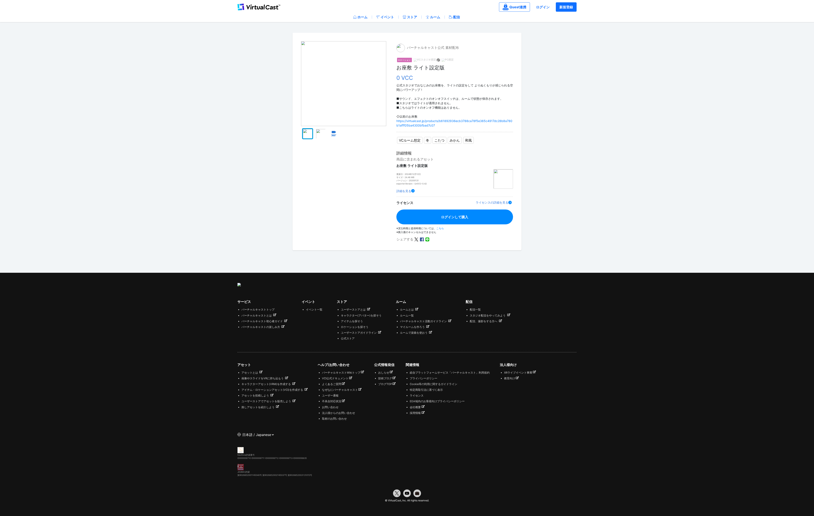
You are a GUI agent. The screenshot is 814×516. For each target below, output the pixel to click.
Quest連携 (517, 7)
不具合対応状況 (331, 401)
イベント (387, 17)
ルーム (435, 17)
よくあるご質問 (331, 384)
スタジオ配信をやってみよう (488, 315)
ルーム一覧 (407, 315)
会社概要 (415, 407)
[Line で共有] (427, 239)
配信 (456, 17)
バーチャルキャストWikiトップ (341, 372)
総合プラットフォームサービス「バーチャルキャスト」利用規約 (450, 372)
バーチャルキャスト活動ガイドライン (424, 321)
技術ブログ (385, 378)
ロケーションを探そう (354, 327)
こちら (440, 228)
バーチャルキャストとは (257, 315)
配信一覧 (475, 309)
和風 (468, 140)
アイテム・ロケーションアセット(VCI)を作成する (272, 389)
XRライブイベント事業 (518, 372)
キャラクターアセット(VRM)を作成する (266, 384)
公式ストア (348, 338)
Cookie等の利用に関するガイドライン (433, 384)
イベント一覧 (314, 309)
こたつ (439, 140)
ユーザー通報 (330, 395)
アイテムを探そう (352, 321)
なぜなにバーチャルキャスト (340, 389)
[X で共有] (416, 239)
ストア (412, 17)
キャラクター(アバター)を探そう (361, 315)
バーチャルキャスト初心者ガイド (262, 321)
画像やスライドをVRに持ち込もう (262, 378)
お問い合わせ (330, 407)
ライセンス (417, 395)
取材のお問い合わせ (334, 418)
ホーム (362, 17)
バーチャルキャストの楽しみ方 (261, 327)
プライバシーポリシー (423, 378)
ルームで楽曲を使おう (414, 332)
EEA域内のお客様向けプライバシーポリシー (437, 401)
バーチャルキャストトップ (258, 309)
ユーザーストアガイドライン (359, 332)
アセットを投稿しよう (255, 395)
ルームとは (407, 309)
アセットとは (250, 372)
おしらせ (383, 372)
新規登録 (566, 7)
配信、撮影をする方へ (484, 321)
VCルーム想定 (410, 140)
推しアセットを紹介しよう (258, 407)
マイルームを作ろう (413, 327)
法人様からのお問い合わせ (338, 413)
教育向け (509, 378)
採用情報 (415, 413)
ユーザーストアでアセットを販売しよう (266, 401)
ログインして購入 (454, 217)
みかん (455, 140)
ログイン (543, 7)
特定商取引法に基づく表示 (426, 389)
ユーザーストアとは (354, 309)
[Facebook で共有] (422, 239)
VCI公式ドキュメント (335, 378)
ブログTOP (385, 384)
